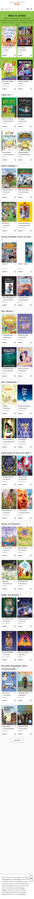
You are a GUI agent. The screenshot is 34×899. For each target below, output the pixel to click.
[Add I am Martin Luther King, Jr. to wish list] (31, 701)
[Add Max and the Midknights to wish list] (15, 660)
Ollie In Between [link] (7, 510)
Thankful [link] (4, 406)
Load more (17, 740)
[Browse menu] (31, 9)
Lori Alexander (7, 695)
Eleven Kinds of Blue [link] (24, 406)
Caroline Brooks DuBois (9, 441)
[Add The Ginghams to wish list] (31, 447)
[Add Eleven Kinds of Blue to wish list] (31, 414)
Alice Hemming (23, 583)
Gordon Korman (23, 121)
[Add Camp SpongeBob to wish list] (31, 160)
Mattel (21, 83)
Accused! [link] (4, 264)
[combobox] (13, 9)
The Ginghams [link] (22, 439)
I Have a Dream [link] (22, 510)
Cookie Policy (22, 894)
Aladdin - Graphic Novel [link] (24, 264)
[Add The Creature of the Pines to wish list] (15, 626)
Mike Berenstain (7, 337)
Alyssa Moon (23, 621)
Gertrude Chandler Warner (25, 225)
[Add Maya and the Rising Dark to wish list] (31, 660)
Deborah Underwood (8, 121)
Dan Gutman (6, 83)
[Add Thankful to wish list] (15, 414)
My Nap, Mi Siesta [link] (23, 335)
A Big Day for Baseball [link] (24, 190)
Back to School (17, 15)
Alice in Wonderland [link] (8, 297)
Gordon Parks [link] (6, 726)
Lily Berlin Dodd (23, 479)
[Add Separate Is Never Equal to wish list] (31, 734)
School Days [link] (21, 48)
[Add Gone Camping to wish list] (15, 160)
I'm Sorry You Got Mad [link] (8, 48)
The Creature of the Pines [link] (8, 619)
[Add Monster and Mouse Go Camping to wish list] (15, 127)
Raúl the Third (23, 337)
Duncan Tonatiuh (23, 728)
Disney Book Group (24, 299)
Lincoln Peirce (7, 654)
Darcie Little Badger (8, 370)
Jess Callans (7, 512)
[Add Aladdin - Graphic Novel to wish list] (31, 272)
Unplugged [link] (21, 119)
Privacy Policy (17, 879)
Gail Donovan (23, 550)
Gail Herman (7, 192)
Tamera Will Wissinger (9, 154)
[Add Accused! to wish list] (15, 272)
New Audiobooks (9, 382)
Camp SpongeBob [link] (23, 152)
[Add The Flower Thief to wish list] (31, 589)
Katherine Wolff (23, 408)
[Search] (2, 9)
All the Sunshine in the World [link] (8, 439)
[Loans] (27, 9)
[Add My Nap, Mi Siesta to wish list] (31, 343)
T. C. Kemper (22, 441)
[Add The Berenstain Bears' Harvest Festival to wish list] (15, 343)
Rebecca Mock (23, 370)
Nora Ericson (7, 550)
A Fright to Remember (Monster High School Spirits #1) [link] (24, 81)
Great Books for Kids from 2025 (15, 453)
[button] (15, 48)
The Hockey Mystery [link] (24, 223)
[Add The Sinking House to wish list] (15, 376)
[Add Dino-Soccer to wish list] (15, 231)
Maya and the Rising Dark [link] (24, 652)
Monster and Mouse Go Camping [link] (8, 119)
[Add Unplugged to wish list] (31, 127)
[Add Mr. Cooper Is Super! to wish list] (15, 89)
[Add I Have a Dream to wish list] (31, 518)
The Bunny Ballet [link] (7, 548)
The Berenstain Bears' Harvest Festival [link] (8, 335)
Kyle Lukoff (6, 50)
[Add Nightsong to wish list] (15, 589)
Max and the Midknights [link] (8, 652)
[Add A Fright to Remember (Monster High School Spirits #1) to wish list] (31, 89)
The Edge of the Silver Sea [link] (8, 477)
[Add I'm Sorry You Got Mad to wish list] (15, 55)
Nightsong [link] (5, 581)
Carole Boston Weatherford (9, 728)
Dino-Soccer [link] (5, 223)
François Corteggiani (8, 299)
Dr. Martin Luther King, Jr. (25, 512)
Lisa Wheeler (7, 225)
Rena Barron (22, 654)
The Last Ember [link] (22, 477)
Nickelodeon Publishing (25, 154)
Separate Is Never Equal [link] (24, 726)
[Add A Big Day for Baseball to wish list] (31, 197)
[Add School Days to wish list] (31, 55)
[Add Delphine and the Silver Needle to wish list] (31, 626)
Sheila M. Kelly (23, 50)
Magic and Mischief (10, 595)
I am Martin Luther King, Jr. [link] (24, 693)
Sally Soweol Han (8, 583)
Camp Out (6, 95)
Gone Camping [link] (6, 152)
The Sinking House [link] (7, 368)
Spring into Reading (10, 524)
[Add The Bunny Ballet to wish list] (15, 556)
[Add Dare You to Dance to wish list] (31, 376)
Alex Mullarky (7, 479)
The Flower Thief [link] (23, 581)
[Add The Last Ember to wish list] (31, 485)
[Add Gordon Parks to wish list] (15, 734)
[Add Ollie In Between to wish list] (15, 518)
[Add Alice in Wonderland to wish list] (15, 305)
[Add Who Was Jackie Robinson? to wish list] (15, 197)
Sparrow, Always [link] (22, 548)
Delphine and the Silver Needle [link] (24, 619)
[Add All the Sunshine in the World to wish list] (15, 447)
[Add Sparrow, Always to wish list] (31, 556)
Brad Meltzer (22, 695)
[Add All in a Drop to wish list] (15, 701)
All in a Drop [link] (5, 693)
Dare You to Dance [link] (23, 368)
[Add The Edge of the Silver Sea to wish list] (15, 485)
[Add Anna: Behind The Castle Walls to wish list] (31, 305)
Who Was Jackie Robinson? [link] (8, 190)
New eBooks (7, 311)
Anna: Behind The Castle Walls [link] (24, 297)
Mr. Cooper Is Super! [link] (8, 81)
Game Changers (8, 166)
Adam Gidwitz (7, 621)
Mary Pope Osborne (24, 192)
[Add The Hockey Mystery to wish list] (31, 231)
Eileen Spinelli (7, 408)
